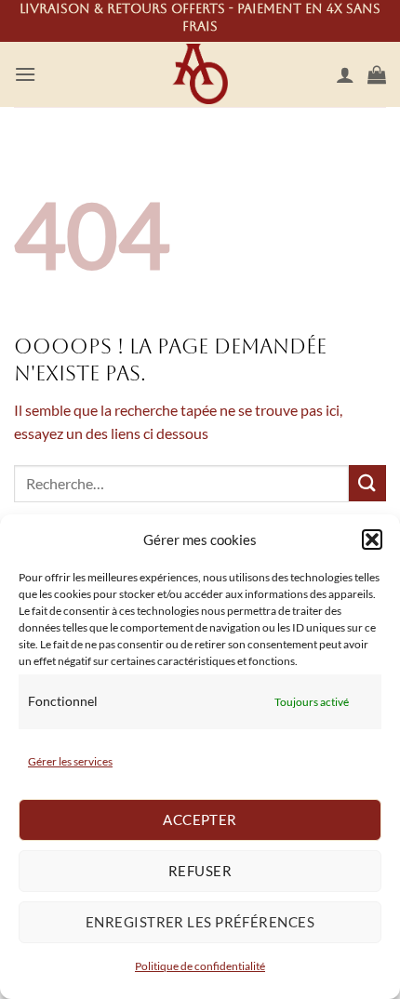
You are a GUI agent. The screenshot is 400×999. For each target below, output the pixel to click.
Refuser (200, 870)
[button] (372, 539)
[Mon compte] (345, 74)
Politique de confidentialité (200, 966)
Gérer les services (70, 761)
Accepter (200, 819)
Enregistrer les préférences (200, 921)
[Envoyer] (367, 483)
